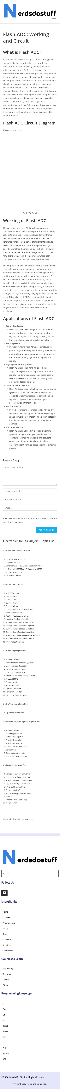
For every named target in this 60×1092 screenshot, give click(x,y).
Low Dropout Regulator (15, 672)
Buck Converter (12, 682)
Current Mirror (12, 606)
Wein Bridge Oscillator (15, 642)
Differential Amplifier (14, 736)
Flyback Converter (13, 688)
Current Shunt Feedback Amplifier (20, 632)
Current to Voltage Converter (18, 777)
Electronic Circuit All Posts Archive (18, 819)
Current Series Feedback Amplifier (20, 629)
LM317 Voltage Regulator (16, 666)
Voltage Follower (13, 730)
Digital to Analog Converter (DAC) (19, 783)
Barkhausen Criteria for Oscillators (20, 638)
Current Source (12, 603)
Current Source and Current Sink (19, 609)
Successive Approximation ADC (19, 793)
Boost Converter (13, 685)
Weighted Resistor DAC (15, 787)
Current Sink (11, 599)
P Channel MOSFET (14, 575)
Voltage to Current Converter (18, 774)
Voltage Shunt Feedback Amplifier (20, 625)
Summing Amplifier (14, 733)
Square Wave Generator (16, 753)
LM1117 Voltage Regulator (17, 695)
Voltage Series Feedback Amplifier (20, 622)
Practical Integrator (14, 740)
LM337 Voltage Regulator (16, 669)
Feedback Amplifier (14, 612)
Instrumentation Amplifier (17, 746)
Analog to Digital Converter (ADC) (19, 780)
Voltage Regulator (13, 659)
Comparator (11, 750)
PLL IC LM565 (11, 803)
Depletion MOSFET (13, 562)
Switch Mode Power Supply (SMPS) (20, 675)
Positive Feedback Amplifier (17, 616)
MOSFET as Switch (13, 593)
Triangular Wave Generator (17, 756)
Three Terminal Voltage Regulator (19, 662)
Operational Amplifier (15, 712)
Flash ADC (10, 796)
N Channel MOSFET (14, 572)
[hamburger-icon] (54, 19)
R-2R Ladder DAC (13, 790)
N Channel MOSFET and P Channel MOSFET (24, 569)
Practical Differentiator (15, 743)
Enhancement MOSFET (15, 559)
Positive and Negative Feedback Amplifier (23, 635)
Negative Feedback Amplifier (18, 619)
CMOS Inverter (12, 596)
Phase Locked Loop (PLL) (16, 799)
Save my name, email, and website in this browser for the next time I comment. (30, 520)
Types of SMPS (12, 679)
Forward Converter (14, 692)
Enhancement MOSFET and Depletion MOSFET (25, 566)
